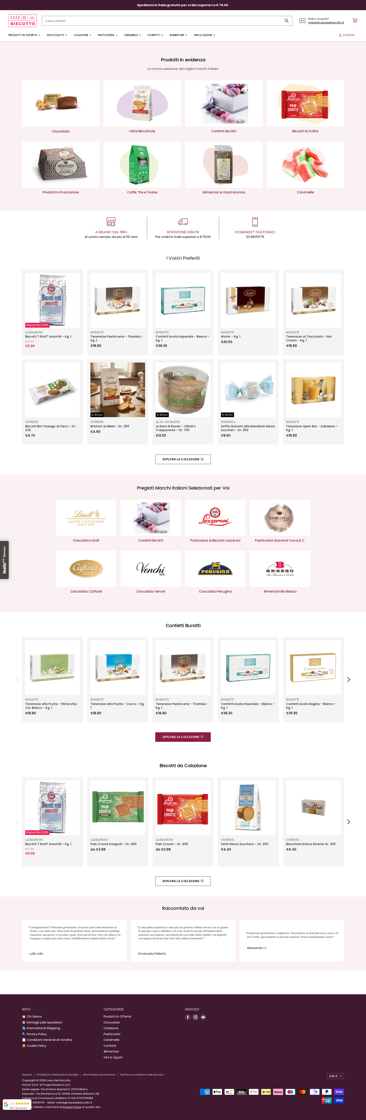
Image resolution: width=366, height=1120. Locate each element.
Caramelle (131, 35)
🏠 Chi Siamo (32, 1016)
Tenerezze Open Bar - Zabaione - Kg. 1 (311, 428)
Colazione (81, 35)
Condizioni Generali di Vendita (57, 1075)
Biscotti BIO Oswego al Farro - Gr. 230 (50, 428)
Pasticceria (106, 35)
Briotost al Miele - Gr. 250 (109, 426)
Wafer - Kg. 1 (230, 337)
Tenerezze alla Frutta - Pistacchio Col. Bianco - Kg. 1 (51, 706)
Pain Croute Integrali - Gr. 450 (113, 844)
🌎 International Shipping (41, 1028)
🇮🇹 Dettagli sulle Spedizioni (42, 1022)
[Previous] (17, 679)
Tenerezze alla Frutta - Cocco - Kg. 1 (117, 706)
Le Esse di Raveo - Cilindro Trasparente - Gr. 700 (175, 428)
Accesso (348, 35)
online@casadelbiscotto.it (326, 23)
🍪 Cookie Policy (34, 1046)
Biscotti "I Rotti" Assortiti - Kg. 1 (48, 337)
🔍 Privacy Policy (34, 1034)
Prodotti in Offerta (23, 35)
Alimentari (177, 35)
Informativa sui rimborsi (99, 1075)
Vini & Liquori (203, 35)
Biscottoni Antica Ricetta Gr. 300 (311, 844)
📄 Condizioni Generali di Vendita (47, 1040)
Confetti (154, 35)
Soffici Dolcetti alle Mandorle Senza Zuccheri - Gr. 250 (248, 428)
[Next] (348, 679)
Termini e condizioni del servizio (142, 1075)
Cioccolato (56, 35)
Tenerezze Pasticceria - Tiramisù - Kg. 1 (116, 338)
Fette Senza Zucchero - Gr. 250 (244, 844)
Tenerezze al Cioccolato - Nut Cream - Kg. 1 (309, 338)
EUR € (333, 1076)
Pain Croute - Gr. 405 (172, 844)
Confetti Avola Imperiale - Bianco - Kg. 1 (182, 338)
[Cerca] (286, 21)
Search (27, 1075)
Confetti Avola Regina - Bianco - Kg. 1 (311, 706)
